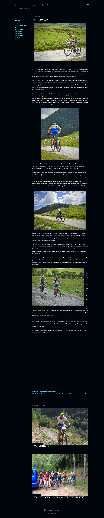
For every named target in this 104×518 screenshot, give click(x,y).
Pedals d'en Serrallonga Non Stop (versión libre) (58, 497)
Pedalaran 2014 (40, 446)
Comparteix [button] (18, 16)
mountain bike (18, 31)
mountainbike (18, 33)
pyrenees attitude (34, 4)
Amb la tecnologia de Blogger (53, 510)
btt (15, 27)
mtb (16, 39)
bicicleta (17, 23)
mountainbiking (19, 35)
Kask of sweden (19, 29)
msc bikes (17, 37)
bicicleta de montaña (20, 25)
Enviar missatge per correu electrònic (47, 391)
